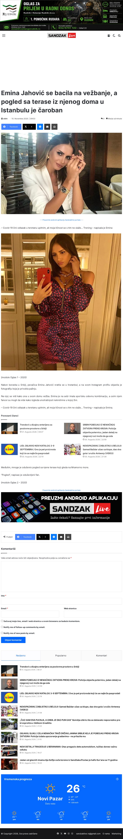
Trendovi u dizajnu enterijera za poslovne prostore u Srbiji (49, 666)
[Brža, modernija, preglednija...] (61, 507)
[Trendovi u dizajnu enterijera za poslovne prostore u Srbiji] (9, 428)
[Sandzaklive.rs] (61, 35)
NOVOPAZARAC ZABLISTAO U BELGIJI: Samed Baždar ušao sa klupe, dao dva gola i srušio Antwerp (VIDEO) (102, 449)
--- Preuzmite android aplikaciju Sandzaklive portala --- (61, 220)
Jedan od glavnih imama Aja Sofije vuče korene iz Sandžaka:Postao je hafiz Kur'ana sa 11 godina (68, 760)
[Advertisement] (61, 63)
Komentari (101, 655)
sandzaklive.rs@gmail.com (88, 833)
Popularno (60, 655)
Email (4, 608)
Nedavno (21, 655)
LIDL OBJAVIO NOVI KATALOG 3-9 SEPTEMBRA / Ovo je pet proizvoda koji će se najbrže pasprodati (38, 449)
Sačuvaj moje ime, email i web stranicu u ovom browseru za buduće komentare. (42, 621)
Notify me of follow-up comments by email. (24, 627)
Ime (3, 595)
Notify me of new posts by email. (19, 633)
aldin (5, 118)
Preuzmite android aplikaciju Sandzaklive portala (61, 490)
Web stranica (70, 608)
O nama (106, 833)
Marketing (116, 833)
